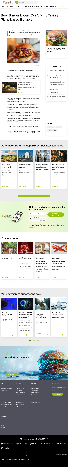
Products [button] (14, 6)
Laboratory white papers (6, 404)
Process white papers (5, 406)
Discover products (35, 386)
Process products (35, 390)
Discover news (4, 386)
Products (3, 421)
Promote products (35, 392)
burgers (18, 30)
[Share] (63, 6)
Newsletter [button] (53, 6)
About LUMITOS (17, 455)
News (2, 418)
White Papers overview (6, 411)
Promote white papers (6, 409)
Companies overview (20, 394)
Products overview (35, 394)
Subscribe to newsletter (55, 214)
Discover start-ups (20, 388)
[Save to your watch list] (60, 6)
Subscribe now (57, 394)
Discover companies (20, 386)
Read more (32, 227)
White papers (4, 423)
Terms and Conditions (12, 459)
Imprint (2, 459)
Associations (19, 390)
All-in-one (3, 427)
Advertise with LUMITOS (6, 455)
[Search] (37, 2)
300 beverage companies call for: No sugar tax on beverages (57, 97)
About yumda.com (27, 455)
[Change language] (65, 6)
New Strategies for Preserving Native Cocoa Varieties (57, 71)
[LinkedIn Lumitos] (66, 459)
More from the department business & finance (34, 196)
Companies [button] (8, 6)
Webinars (3, 425)
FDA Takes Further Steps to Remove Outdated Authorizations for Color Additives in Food (56, 90)
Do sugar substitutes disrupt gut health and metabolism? (57, 76)
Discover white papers (6, 402)
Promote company (20, 392)
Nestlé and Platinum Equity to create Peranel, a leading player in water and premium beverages (58, 82)
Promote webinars (20, 404)
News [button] (3, 6)
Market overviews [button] (22, 6)
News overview (4, 390)
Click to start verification (39, 219)
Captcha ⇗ (42, 220)
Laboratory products (35, 388)
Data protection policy (24, 459)
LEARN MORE (11, 374)
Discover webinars (20, 402)
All (16, 2)
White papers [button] (31, 6)
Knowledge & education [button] (42, 6)
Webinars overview (20, 406)
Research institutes (35, 402)
